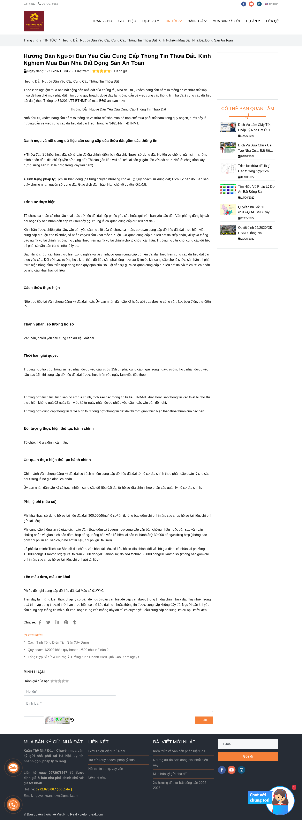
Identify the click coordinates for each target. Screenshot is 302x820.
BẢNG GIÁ (196, 21)
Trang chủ (31, 40)
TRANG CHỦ (102, 21)
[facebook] (245, 3)
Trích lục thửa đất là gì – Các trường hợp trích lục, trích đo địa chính (256, 169)
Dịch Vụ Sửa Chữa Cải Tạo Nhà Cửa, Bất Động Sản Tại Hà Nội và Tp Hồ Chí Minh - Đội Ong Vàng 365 (256, 148)
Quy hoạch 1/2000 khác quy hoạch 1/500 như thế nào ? (68, 650)
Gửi (204, 720)
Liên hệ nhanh (98, 777)
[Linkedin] (57, 622)
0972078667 (50, 3)
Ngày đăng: (35, 71)
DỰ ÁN (252, 21)
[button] (272, 4)
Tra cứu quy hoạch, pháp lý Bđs (111, 760)
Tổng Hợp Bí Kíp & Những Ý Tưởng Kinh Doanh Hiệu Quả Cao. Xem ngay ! (83, 657)
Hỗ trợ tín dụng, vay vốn (105, 769)
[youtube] (253, 3)
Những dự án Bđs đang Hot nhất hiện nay (180, 762)
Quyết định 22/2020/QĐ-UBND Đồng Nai (255, 230)
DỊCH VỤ (149, 21)
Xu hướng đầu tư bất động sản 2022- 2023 (180, 785)
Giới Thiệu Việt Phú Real (106, 751)
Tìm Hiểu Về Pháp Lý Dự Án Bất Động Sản (256, 189)
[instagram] (260, 3)
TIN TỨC (172, 21)
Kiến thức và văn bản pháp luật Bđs (179, 751)
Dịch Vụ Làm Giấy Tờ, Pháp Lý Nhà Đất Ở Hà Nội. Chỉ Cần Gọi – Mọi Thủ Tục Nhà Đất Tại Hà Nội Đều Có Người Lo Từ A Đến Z (256, 128)
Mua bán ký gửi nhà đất (170, 774)
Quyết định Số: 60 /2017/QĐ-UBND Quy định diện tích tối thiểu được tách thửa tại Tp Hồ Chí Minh (256, 210)
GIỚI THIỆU (127, 21)
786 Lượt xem (78, 71)
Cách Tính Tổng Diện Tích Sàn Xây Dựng (58, 642)
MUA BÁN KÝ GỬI (226, 21)
